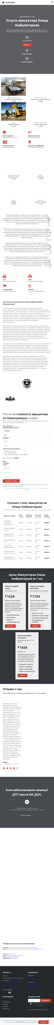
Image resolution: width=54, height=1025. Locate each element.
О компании (31, 986)
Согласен (43, 1022)
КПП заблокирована (10, 452)
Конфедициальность (39, 1005)
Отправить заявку (11, 481)
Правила (45, 1003)
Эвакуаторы (5, 999)
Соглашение (34, 1022)
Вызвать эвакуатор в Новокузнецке (28, 947)
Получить (45, 1000)
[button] (13, 89)
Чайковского (12, 983)
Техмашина (10, 2)
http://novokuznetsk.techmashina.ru (14, 955)
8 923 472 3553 (11, 954)
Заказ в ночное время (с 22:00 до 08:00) (16, 454)
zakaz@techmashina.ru (12, 957)
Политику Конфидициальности (23, 488)
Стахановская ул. (36, 949)
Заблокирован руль (10, 451)
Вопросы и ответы (32, 984)
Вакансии (30, 980)
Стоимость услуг (32, 989)
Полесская (5, 983)
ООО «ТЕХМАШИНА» (14, 947)
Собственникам (32, 977)
